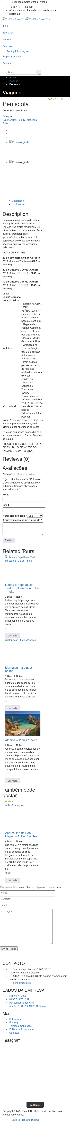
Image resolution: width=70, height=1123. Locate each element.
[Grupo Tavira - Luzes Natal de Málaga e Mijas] (35, 1048)
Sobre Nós (15, 1019)
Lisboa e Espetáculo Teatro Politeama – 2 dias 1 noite (22, 588)
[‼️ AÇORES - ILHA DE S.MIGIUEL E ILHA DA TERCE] (35, 1080)
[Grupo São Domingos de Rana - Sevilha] (35, 1053)
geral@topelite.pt (21, 982)
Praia (5, 123)
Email (6, 505)
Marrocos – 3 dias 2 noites (18, 669)
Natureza (32, 120)
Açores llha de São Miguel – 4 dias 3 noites (21, 834)
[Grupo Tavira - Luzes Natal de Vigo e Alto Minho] (35, 1066)
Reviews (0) (18, 204)
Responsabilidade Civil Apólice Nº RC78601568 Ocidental (27, 1004)
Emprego (14, 1022)
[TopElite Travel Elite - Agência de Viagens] (26, 19)
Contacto (7, 63)
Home (12, 77)
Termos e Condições (20, 1025)
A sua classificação (15, 515)
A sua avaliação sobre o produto (22, 520)
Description (18, 200)
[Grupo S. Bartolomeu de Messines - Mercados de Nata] (35, 1095)
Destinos (7, 46)
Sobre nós (8, 32)
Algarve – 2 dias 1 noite (21, 740)
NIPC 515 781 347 (19, 999)
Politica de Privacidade (21, 1029)
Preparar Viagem (12, 56)
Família (22, 120)
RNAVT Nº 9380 (18, 995)
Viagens (7, 39)
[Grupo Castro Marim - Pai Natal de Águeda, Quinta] (35, 1059)
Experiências (9, 120)
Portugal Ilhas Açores (18, 51)
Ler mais (12, 635)
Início (5, 25)
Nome (7, 494)
